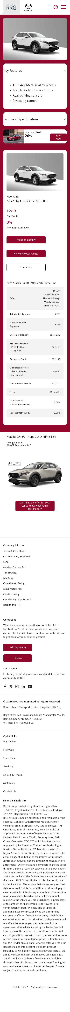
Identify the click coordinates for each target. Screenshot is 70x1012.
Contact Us (9, 791)
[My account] (56, 7)
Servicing (8, 766)
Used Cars (9, 758)
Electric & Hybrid (12, 774)
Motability (9, 783)
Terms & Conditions (14, 551)
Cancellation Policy (13, 583)
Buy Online (9, 741)
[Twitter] (11, 686)
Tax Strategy (10, 572)
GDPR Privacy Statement (17, 556)
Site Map (8, 578)
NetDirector (20, 987)
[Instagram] (17, 686)
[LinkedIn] (23, 686)
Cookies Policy (11, 594)
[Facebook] (5, 686)
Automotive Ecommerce (44, 987)
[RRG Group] (11, 7)
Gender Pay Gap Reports (17, 599)
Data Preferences (12, 588)
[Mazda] (28, 7)
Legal (6, 561)
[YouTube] (30, 686)
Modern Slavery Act (14, 567)
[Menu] (63, 7)
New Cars (8, 749)
